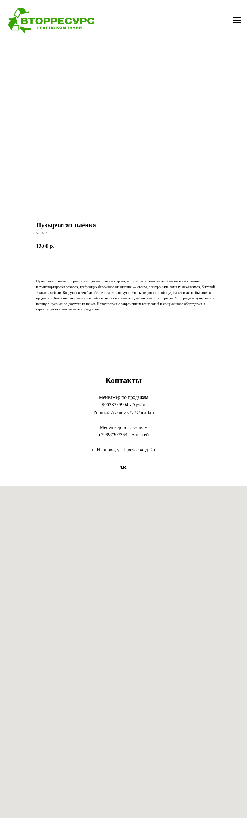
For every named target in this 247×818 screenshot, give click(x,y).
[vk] (123, 467)
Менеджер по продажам (123, 397)
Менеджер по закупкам (124, 427)
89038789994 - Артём (123, 404)
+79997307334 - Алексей (123, 434)
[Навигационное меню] (237, 20)
